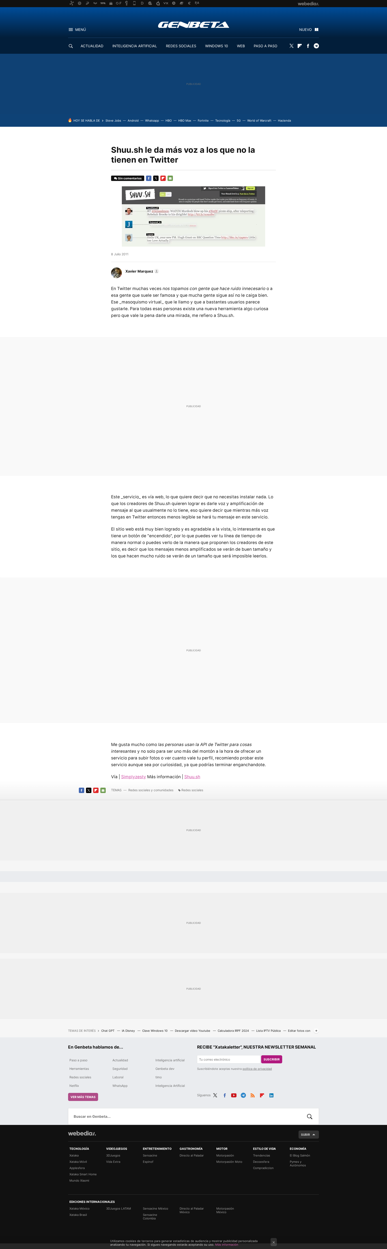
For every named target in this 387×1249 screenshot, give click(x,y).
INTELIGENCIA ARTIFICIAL (134, 46)
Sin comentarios (130, 178)
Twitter (291, 46)
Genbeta (193, 25)
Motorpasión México (225, 1210)
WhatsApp (120, 1086)
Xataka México (79, 1208)
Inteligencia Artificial (170, 1086)
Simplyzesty (133, 776)
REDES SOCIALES (181, 46)
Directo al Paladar (192, 1155)
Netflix (74, 1086)
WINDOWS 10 (216, 46)
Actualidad (120, 1060)
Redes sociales (192, 790)
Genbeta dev (164, 1069)
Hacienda (284, 120)
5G (239, 120)
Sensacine (150, 1155)
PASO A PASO (265, 46)
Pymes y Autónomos (298, 1163)
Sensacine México (155, 1208)
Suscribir (272, 1059)
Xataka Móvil (78, 1161)
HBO (169, 120)
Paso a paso (78, 1060)
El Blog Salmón (300, 1155)
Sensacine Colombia (150, 1216)
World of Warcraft (259, 120)
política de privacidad (257, 1069)
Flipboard (299, 46)
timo (158, 1077)
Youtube (233, 1094)
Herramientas (79, 1069)
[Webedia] (82, 1133)
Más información (226, 1244)
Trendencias (261, 1155)
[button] (141, 271)
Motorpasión (225, 1155)
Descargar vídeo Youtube (193, 1030)
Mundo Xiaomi (79, 1180)
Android (133, 120)
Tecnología (222, 120)
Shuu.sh (192, 776)
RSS (252, 1094)
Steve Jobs (113, 120)
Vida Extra (113, 1161)
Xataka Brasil (78, 1215)
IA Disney (129, 1030)
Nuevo (305, 29)
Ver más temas (83, 1097)
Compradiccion (263, 1168)
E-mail (170, 178)
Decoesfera (261, 1161)
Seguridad (120, 1069)
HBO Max (184, 120)
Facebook (308, 46)
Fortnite (203, 120)
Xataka (74, 1155)
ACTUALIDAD (92, 46)
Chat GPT (108, 1030)
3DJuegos (113, 1155)
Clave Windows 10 (155, 1030)
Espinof (148, 1161)
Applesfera (77, 1168)
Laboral (117, 1077)
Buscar (310, 1116)
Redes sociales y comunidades (150, 790)
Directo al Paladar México (192, 1210)
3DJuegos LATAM (118, 1208)
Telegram (316, 46)
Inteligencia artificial (170, 1060)
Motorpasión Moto (229, 1161)
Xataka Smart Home (83, 1174)
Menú (80, 29)
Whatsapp (152, 120)
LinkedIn (271, 1094)
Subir (305, 1134)
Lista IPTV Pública (269, 1030)
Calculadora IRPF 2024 (234, 1030)
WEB (241, 46)
